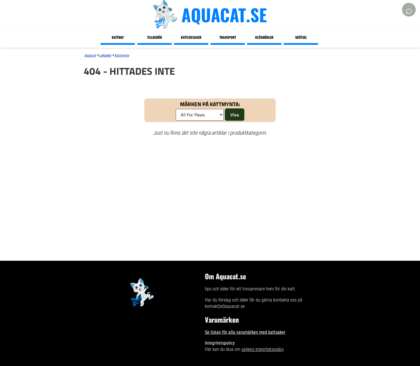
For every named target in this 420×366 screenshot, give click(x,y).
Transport (227, 37)
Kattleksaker (191, 37)
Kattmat (118, 37)
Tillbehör (154, 37)
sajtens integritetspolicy (262, 349)
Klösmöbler (264, 37)
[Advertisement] (210, 182)
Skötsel (301, 37)
